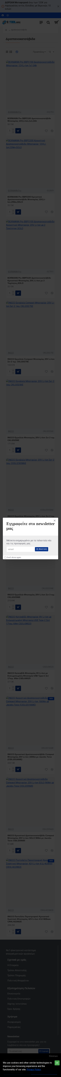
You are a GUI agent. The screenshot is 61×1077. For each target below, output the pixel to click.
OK (57, 1063)
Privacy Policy (34, 1069)
